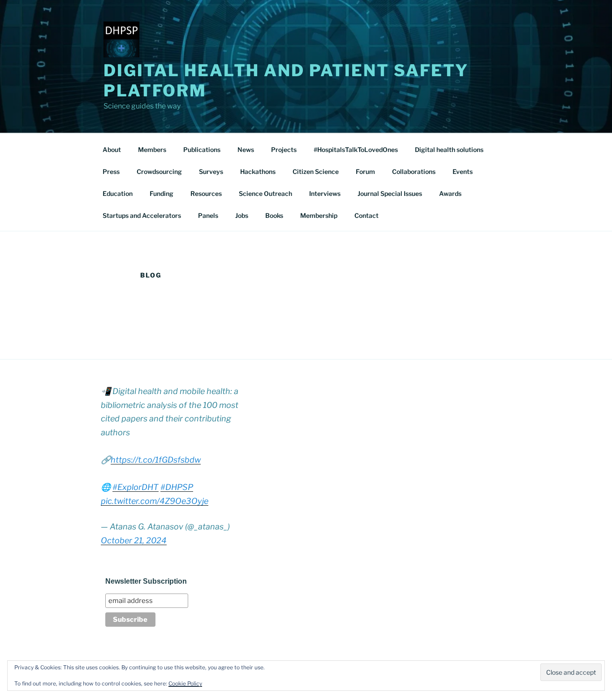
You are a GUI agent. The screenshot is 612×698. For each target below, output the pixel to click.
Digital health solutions (449, 149)
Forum (365, 171)
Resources (206, 193)
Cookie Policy (185, 683)
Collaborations (413, 171)
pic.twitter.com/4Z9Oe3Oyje (154, 501)
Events (463, 171)
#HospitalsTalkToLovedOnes (356, 149)
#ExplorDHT (135, 487)
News (245, 149)
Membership (318, 215)
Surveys (211, 171)
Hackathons (258, 171)
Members (152, 149)
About (112, 149)
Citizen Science (316, 171)
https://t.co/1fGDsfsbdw (156, 459)
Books (274, 215)
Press (111, 171)
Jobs (241, 215)
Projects (284, 149)
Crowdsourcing (159, 171)
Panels (208, 215)
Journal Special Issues (390, 193)
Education (118, 193)
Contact (366, 215)
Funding (161, 193)
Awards (450, 193)
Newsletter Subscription (146, 581)
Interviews (324, 193)
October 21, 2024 (134, 540)
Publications (201, 149)
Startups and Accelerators (142, 215)
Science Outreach (265, 193)
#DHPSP (176, 487)
